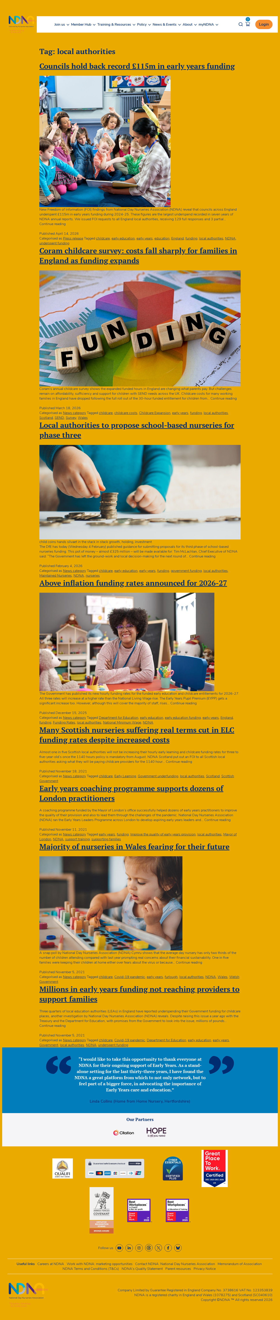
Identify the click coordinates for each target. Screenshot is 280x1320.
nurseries (93, 575)
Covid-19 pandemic (129, 977)
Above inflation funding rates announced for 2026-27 (133, 583)
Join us (59, 24)
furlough (171, 977)
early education (123, 238)
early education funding (183, 717)
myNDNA (206, 24)
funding (191, 238)
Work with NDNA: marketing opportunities (100, 1264)
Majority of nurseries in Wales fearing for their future (134, 846)
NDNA (230, 238)
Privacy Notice (205, 1268)
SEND (59, 417)
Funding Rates (64, 722)
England (177, 238)
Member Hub (81, 24)
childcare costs (125, 413)
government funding (186, 570)
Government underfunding (158, 776)
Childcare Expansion (154, 413)
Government (48, 1045)
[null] (149, 1248)
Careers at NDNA (50, 1264)
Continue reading (52, 224)
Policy (142, 24)
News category (74, 413)
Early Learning (125, 776)
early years (144, 238)
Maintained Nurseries (55, 575)
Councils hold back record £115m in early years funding (137, 66)
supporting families (106, 839)
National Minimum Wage (122, 722)
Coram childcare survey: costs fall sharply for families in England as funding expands (138, 255)
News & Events (165, 24)
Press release (73, 238)
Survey (71, 417)
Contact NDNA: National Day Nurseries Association (175, 1264)
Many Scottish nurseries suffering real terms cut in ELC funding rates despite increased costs (136, 735)
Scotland (46, 417)
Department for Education (118, 717)
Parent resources (178, 1268)
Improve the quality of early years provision (163, 834)
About (187, 24)
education (162, 238)
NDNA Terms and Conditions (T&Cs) (91, 1268)
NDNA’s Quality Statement (142, 1268)
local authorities (211, 238)
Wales (83, 417)
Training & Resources (114, 24)
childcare (103, 238)
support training (77, 839)
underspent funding (54, 243)
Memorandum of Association (240, 1264)
